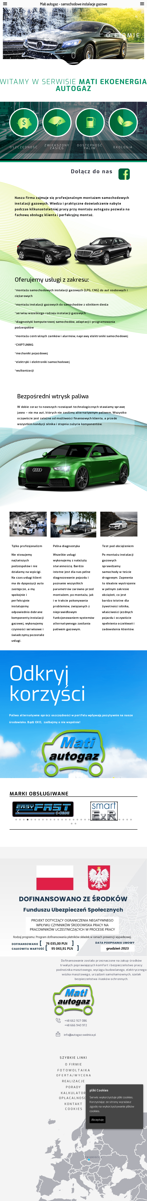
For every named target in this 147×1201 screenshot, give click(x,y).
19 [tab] (85, 819)
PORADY (73, 1087)
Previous (18, 811)
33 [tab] (75, 823)
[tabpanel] (43, 811)
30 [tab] (127, 819)
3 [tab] (24, 819)
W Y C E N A (82, 1075)
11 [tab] (54, 819)
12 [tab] (58, 819)
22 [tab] (96, 819)
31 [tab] (131, 819)
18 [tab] (81, 819)
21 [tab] (93, 819)
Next (129, 811)
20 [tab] (89, 819)
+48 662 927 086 (76, 1021)
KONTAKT (74, 1104)
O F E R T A (64, 1075)
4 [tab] (27, 819)
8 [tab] (43, 819)
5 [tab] (31, 819)
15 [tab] (70, 819)
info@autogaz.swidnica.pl (80, 1035)
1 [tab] (16, 819)
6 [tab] (35, 819)
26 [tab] (112, 819)
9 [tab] (47, 819)
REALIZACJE (73, 1081)
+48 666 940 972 (76, 1025)
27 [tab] (116, 819)
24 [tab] (104, 819)
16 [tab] (73, 819)
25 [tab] (108, 819)
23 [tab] (100, 819)
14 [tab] (66, 819)
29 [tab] (123, 819)
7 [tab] (39, 819)
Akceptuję (97, 1120)
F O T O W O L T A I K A (73, 1070)
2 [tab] (20, 819)
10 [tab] (50, 819)
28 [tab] (119, 819)
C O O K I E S (73, 1109)
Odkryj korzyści (47, 683)
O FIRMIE (73, 1064)
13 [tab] (62, 819)
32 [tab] (72, 823)
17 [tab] (77, 819)
